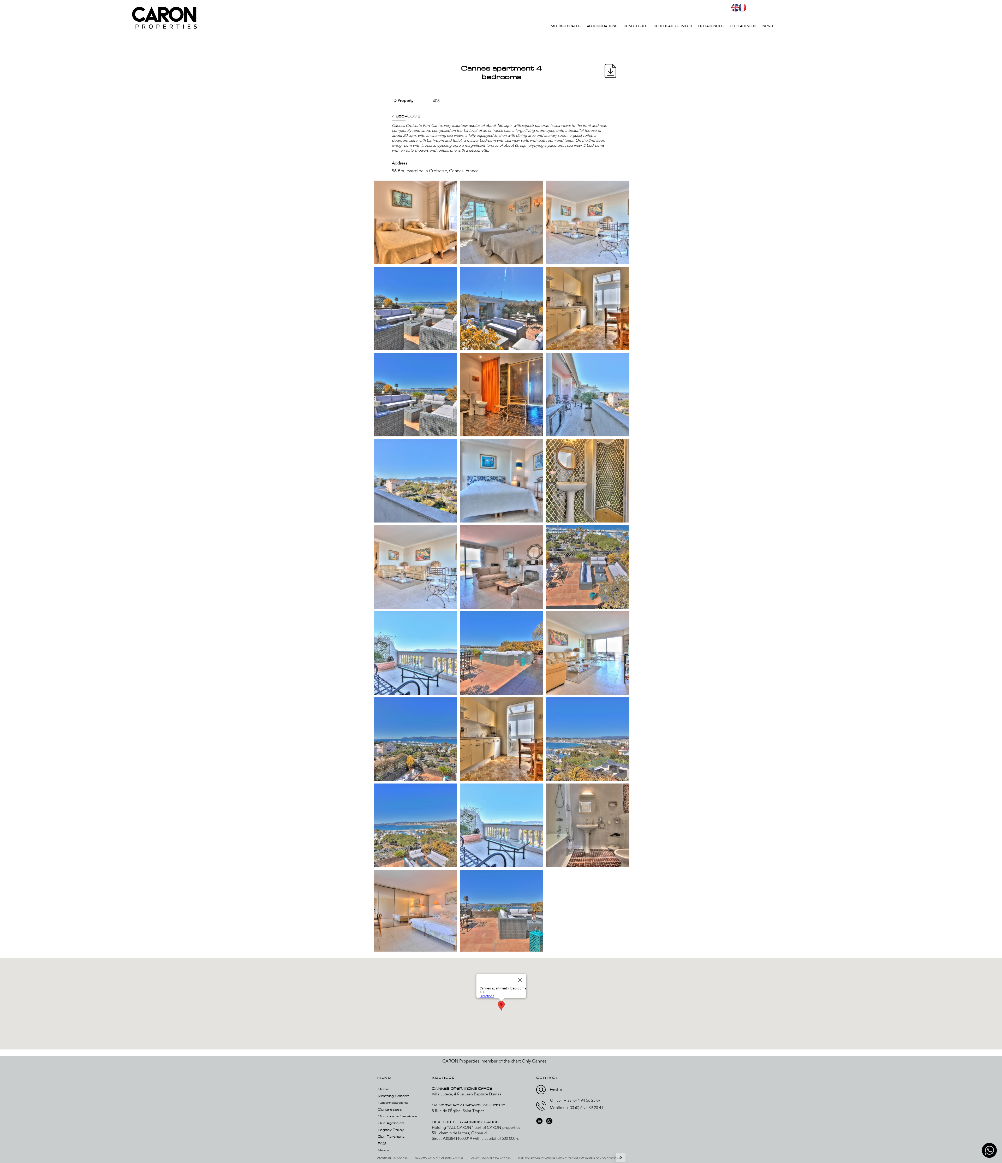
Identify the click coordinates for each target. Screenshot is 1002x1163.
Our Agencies (391, 1123)
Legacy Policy (391, 1129)
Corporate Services (397, 1116)
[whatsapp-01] (989, 1150)
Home (383, 1089)
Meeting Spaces (393, 1096)
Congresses (390, 1109)
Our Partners (391, 1136)
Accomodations (393, 1102)
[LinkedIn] (539, 1121)
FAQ (382, 1143)
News (383, 1150)
